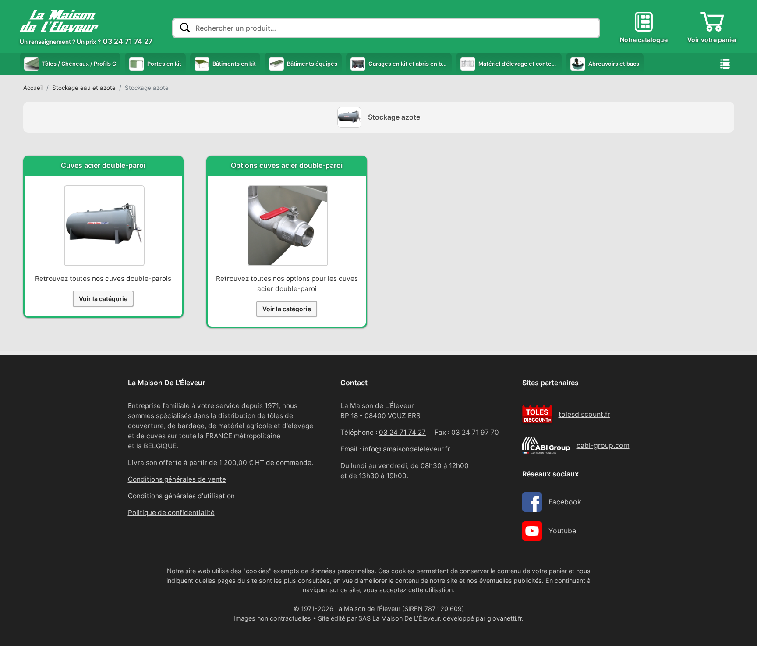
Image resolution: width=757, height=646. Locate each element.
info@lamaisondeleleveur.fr (406, 449)
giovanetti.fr (504, 618)
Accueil (33, 87)
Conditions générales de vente (177, 479)
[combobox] (386, 28)
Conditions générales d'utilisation (181, 496)
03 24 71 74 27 (402, 432)
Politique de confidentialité (171, 512)
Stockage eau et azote (84, 87)
